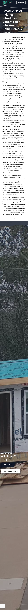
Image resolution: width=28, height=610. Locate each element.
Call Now (7, 465)
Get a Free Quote (11, 471)
